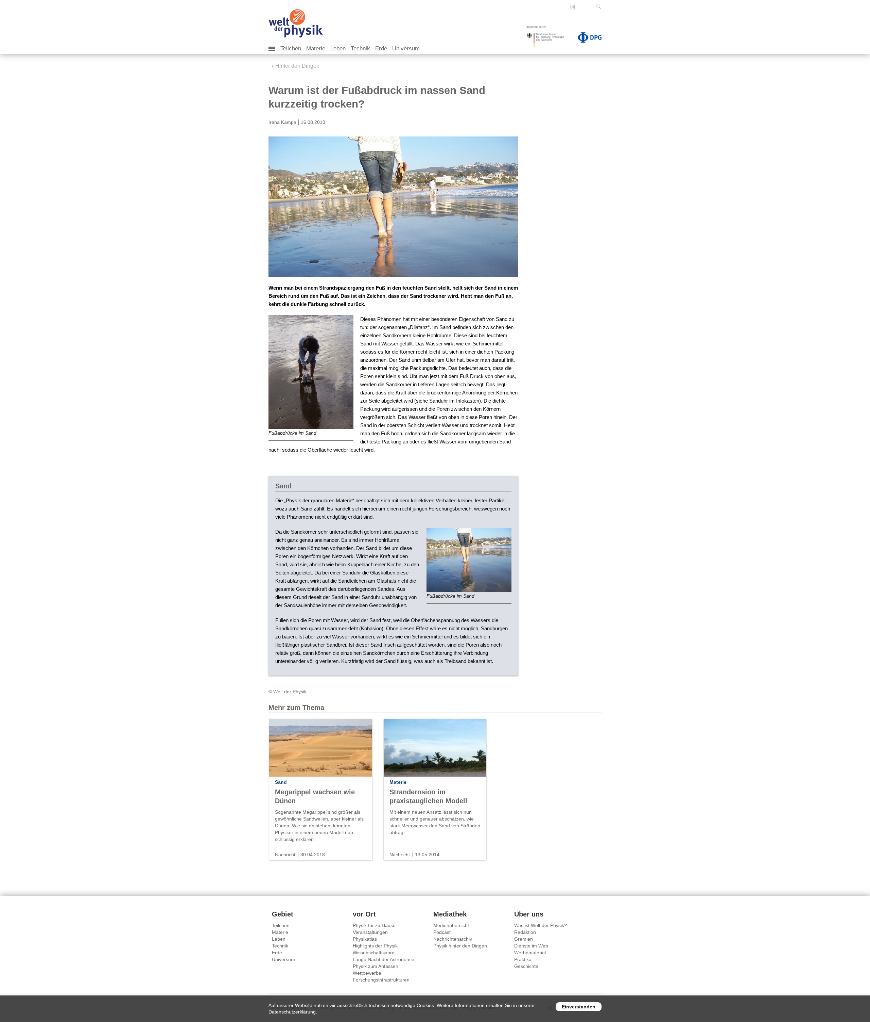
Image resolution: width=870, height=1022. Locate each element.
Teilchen (290, 48)
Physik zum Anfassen (375, 966)
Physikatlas (365, 939)
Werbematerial (530, 952)
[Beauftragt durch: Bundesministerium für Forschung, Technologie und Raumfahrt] (548, 39)
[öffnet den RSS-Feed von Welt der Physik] (582, 7)
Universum (406, 48)
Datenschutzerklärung (292, 1012)
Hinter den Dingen (297, 66)
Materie (315, 48)
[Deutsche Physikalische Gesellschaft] (586, 39)
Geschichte (526, 966)
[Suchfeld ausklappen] (600, 6)
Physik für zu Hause (374, 925)
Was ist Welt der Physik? (540, 925)
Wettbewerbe (367, 973)
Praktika (523, 959)
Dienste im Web (531, 945)
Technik (360, 48)
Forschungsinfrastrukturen (381, 980)
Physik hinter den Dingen (460, 945)
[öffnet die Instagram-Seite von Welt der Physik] (572, 7)
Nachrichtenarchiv (452, 939)
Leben (338, 48)
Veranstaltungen (370, 932)
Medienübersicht (451, 925)
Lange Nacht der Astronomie (383, 959)
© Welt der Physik (287, 691)
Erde (381, 48)
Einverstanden (578, 1006)
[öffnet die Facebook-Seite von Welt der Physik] (563, 7)
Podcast (442, 932)
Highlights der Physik (375, 945)
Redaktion (525, 932)
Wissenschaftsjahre (374, 952)
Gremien (523, 939)
